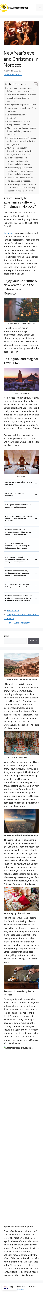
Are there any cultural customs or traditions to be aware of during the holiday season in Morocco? (22, 187)
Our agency (9, 233)
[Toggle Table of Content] (34, 84)
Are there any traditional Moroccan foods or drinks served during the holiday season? (21, 141)
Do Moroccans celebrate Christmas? (17, 116)
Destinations (13, 610)
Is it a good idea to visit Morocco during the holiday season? (20, 123)
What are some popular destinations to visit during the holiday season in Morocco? (20, 151)
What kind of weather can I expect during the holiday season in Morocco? (21, 131)
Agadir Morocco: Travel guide (18, 1226)
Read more (13, 728)
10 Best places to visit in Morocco (20, 679)
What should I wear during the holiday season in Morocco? (20, 179)
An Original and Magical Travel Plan (21, 104)
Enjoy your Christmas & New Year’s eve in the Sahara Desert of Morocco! (21, 98)
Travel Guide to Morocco (18, 622)
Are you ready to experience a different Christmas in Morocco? (20, 90)
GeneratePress (21, 1289)
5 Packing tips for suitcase (17, 913)
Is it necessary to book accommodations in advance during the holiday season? (20, 161)
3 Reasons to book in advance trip (21, 835)
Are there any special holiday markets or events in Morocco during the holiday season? (20, 171)
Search (7, 635)
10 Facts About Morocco (15, 757)
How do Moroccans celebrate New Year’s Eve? (21, 110)
